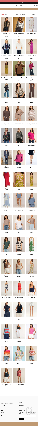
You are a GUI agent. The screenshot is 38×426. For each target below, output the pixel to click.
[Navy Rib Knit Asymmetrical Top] (6, 309)
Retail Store (2, 415)
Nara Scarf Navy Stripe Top (6, 297)
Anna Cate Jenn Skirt (31, 253)
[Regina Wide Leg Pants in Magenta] (31, 46)
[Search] (3, 5)
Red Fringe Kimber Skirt (6, 188)
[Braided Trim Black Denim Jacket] (19, 135)
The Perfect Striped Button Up (19, 384)
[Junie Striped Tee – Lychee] (31, 353)
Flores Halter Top (19, 188)
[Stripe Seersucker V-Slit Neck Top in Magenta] (31, 68)
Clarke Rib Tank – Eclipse (6, 384)
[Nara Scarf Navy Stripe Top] (6, 288)
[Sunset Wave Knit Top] (6, 353)
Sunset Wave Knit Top (6, 362)
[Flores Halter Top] (19, 179)
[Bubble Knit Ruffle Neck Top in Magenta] (19, 157)
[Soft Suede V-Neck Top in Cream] (19, 46)
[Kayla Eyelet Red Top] (19, 288)
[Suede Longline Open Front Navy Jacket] (6, 157)
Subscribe (21, 418)
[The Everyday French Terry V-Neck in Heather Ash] (19, 113)
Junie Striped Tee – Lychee (31, 362)
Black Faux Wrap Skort (31, 166)
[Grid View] (5, 14)
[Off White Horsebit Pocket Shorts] (31, 309)
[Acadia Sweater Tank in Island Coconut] (19, 266)
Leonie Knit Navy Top (31, 297)
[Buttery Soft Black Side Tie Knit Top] (19, 309)
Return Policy (21, 403)
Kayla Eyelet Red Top (19, 297)
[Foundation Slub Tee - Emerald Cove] (6, 244)
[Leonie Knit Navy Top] (31, 288)
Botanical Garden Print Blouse (6, 143)
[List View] (6, 14)
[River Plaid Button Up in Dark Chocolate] (19, 90)
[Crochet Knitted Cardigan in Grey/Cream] (19, 24)
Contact (2, 413)
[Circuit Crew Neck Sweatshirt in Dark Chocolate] (6, 113)
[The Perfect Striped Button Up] (19, 375)
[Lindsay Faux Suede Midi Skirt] (6, 68)
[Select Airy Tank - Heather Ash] (31, 222)
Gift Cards (20, 402)
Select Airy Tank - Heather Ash (31, 231)
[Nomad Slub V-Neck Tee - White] (19, 222)
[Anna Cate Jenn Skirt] (31, 244)
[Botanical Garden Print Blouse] (6, 135)
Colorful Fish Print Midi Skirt (31, 33)
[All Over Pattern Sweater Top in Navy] (6, 46)
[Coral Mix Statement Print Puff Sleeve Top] (19, 353)
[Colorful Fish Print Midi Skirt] (31, 24)
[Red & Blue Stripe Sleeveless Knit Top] (6, 331)
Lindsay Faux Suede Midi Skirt (6, 77)
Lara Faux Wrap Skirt (31, 188)
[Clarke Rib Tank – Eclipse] (6, 375)
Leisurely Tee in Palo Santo (6, 275)
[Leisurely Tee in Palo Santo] (6, 266)
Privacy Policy (25, 424)
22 (21, 392)
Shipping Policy (21, 405)
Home (2, 9)
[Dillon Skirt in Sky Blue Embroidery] (6, 200)
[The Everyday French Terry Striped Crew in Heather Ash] (31, 113)
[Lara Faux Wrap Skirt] (31, 179)
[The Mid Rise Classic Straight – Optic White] (19, 331)
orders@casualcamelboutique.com (7, 403)
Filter (2, 14)
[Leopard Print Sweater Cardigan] (6, 24)
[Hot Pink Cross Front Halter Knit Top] (31, 331)
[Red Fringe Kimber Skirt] (6, 179)
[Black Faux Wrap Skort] (31, 157)
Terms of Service (21, 407)
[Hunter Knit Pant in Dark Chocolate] (31, 90)
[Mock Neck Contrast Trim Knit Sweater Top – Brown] (19, 68)
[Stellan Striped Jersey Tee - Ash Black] (19, 244)
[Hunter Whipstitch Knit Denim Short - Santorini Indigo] (19, 200)
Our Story (2, 412)
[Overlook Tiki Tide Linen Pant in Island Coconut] (31, 266)
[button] (36, 6)
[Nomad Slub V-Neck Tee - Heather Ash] (6, 222)
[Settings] (34, 6)
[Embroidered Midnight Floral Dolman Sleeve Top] (6, 90)
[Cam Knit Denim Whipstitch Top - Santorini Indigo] (31, 200)
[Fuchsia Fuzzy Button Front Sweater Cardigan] (31, 135)
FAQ (19, 400)
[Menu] (1, 5)
